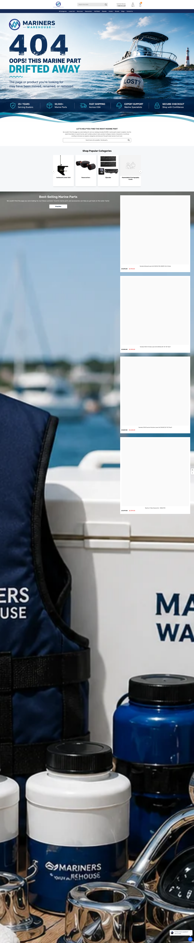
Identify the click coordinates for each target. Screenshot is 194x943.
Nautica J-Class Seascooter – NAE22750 (155, 508)
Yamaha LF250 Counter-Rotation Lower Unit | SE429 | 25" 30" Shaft (155, 427)
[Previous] (53, 171)
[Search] (92, 4)
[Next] (140, 171)
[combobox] (90, 4)
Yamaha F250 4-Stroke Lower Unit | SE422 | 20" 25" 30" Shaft (155, 346)
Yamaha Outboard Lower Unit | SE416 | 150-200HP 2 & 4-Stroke (155, 266)
